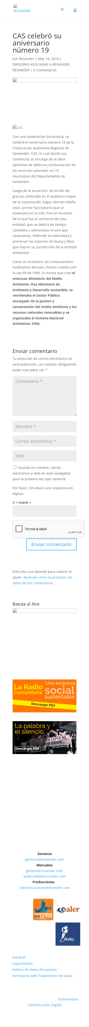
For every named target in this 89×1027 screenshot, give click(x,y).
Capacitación (22, 963)
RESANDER (21, 70)
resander (49, 859)
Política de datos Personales (34, 969)
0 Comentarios (44, 70)
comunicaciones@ (33, 887)
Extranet (19, 957)
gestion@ (33, 871)
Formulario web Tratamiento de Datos (42, 975)
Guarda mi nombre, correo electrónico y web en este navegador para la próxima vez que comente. (42, 473)
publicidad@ (33, 876)
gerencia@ (33, 859)
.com (60, 859)
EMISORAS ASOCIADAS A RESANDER (41, 64)
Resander (26, 58)
